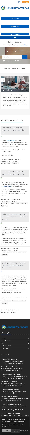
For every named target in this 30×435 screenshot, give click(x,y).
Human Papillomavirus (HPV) (9, 252)
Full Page (15, 161)
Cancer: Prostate (6, 301)
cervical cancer (11, 140)
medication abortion (7, 186)
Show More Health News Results (9, 310)
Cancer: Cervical (6, 163)
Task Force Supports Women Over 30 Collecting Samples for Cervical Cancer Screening (15, 216)
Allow (6, 430)
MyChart (25, 2)
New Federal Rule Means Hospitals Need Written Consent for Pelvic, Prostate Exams (14, 265)
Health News (9, 61)
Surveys (3, 338)
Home (5, 45)
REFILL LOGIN (15, 26)
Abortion (12, 203)
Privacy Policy (5, 348)
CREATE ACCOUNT (15, 34)
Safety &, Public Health (21, 203)
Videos (19, 61)
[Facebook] (19, 2)
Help (2, 343)
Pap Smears (15, 163)
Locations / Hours (6, 345)
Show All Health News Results (9, 312)
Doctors (14, 301)
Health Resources (13, 45)
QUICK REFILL (15, 18)
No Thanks (15, 430)
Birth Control (5, 203)
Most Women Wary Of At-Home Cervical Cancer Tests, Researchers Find (13, 130)
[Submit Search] (25, 57)
